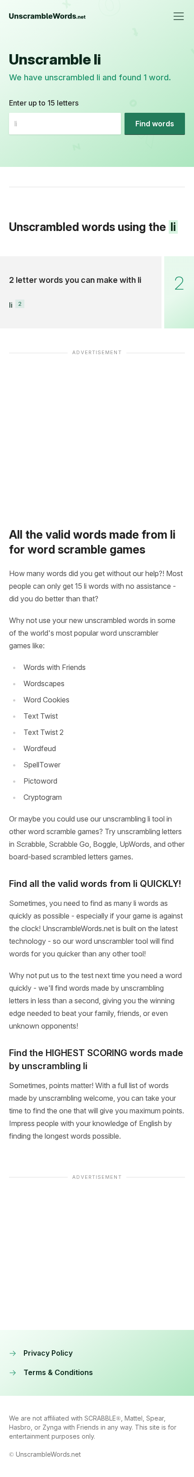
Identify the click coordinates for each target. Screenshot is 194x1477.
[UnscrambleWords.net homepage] (47, 16)
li (11, 304)
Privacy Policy (48, 1352)
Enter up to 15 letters (44, 102)
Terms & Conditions (58, 1372)
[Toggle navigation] (178, 16)
